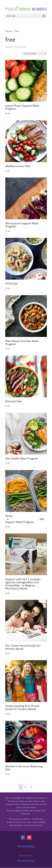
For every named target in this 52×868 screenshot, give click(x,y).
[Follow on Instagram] (29, 837)
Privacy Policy (26, 846)
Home (8, 31)
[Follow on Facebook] (23, 837)
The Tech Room (26, 861)
